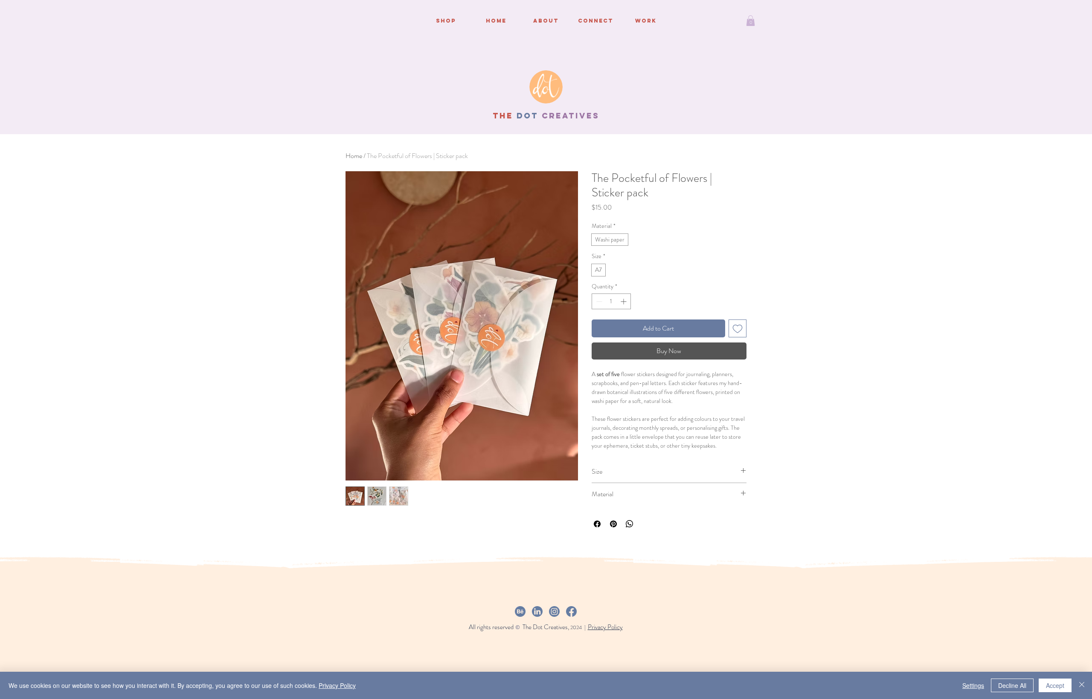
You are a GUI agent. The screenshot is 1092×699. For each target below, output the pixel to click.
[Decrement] (598, 301)
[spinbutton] (611, 301)
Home (354, 156)
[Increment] (624, 301)
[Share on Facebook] (597, 524)
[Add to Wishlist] (737, 328)
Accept (1055, 685)
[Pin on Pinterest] (613, 524)
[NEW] (546, 87)
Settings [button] (973, 685)
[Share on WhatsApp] (629, 524)
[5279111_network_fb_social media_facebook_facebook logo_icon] (571, 611)
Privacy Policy (337, 685)
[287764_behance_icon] (520, 611)
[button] (750, 20)
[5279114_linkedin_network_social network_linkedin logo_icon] (537, 611)
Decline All (1012, 685)
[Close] (1082, 685)
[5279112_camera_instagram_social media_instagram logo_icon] (554, 611)
